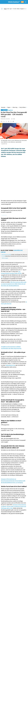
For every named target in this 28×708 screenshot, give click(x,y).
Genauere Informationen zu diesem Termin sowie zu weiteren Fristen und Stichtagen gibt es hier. (13, 506)
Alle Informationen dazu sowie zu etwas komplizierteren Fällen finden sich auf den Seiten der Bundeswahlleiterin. (13, 283)
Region (8, 107)
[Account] (25, 2)
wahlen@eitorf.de (10, 365)
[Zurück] (2, 9)
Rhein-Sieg (15, 107)
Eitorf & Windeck (23, 107)
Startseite (3, 107)
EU (2, 277)
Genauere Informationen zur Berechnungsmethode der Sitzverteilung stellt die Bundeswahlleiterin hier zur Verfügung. (13, 480)
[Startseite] (14, 2)
